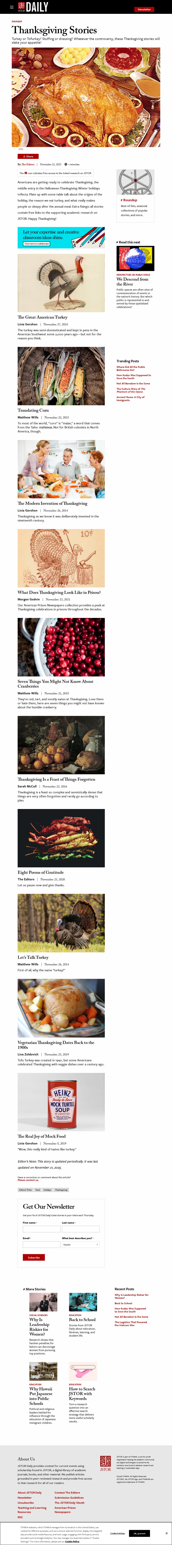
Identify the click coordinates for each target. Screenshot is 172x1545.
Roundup (17, 21)
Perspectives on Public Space (133, 274)
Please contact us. (28, 1180)
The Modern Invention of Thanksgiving (52, 504)
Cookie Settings (117, 1533)
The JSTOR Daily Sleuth (69, 1502)
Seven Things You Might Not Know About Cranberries (55, 684)
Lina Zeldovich (28, 1054)
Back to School (82, 1320)
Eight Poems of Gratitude (41, 873)
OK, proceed (139, 1533)
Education (75, 1315)
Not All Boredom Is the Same (133, 383)
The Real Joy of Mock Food (42, 1137)
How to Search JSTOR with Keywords (82, 1394)
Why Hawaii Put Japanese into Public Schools (40, 1397)
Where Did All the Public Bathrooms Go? (131, 368)
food (38, 1190)
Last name (68, 1222)
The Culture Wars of (131, 390)
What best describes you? (77, 1238)
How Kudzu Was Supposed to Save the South (134, 376)
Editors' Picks (25, 1190)
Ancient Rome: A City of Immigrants (130, 398)
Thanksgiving (61, 1190)
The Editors (28, 165)
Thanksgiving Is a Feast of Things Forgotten (56, 780)
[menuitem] (144, 9)
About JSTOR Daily (30, 1492)
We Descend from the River (132, 282)
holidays (47, 1190)
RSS (20, 1517)
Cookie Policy (72, 1541)
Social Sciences (38, 1315)
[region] (86, 1533)
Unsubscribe (26, 1502)
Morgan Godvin (29, 599)
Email (27, 1238)
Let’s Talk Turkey (33, 958)
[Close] (166, 1533)
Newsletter (144, 9)
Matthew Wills (28, 417)
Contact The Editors (67, 1492)
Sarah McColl (27, 786)
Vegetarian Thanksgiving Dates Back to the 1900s (56, 1046)
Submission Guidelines (69, 1497)
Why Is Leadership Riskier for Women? (39, 1328)
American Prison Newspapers (65, 1510)
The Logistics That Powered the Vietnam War (131, 1323)
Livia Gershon (27, 324)
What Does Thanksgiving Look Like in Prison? (59, 593)
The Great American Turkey (42, 318)
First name (30, 1222)
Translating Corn (33, 411)
